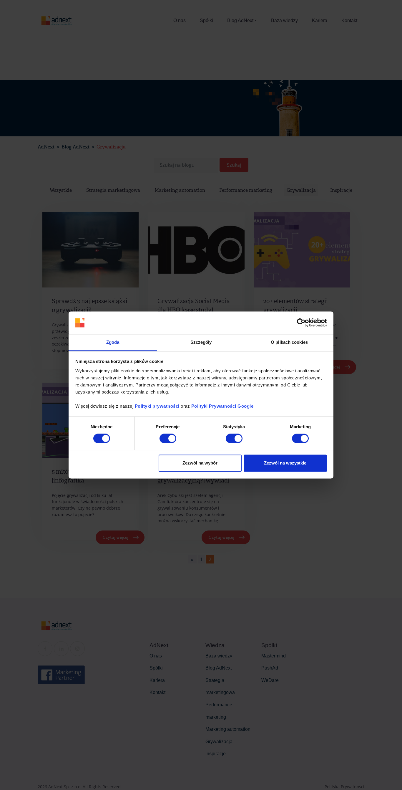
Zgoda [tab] (112, 342)
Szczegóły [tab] (201, 342)
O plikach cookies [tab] (289, 342)
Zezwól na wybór (199, 462)
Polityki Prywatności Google (222, 406)
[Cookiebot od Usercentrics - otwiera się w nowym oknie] (301, 322)
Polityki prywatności (157, 406)
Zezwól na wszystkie (285, 462)
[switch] (168, 438)
